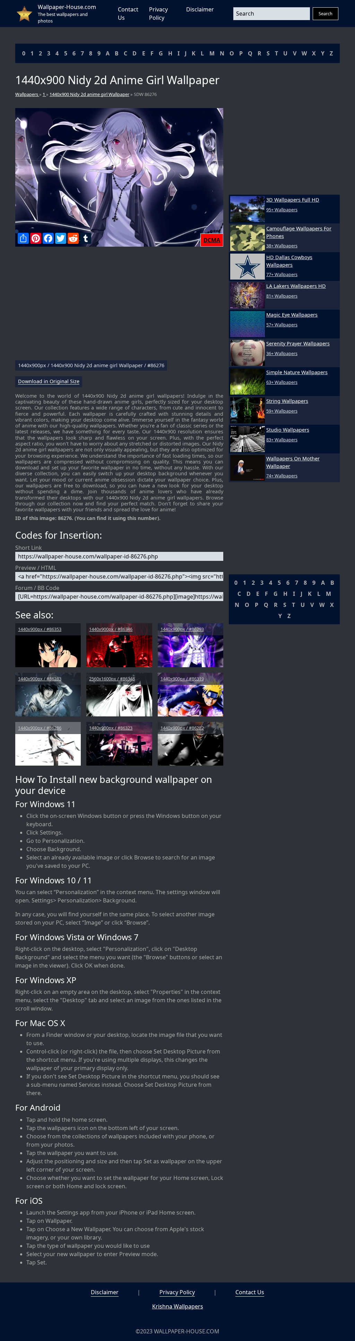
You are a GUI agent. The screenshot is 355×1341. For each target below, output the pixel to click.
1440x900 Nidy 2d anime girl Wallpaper (89, 94)
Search (325, 13)
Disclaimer (200, 9)
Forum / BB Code (37, 588)
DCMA (212, 240)
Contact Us (249, 1292)
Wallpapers (27, 94)
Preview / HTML (35, 568)
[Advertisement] (119, 306)
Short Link (28, 548)
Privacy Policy (177, 1292)
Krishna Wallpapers (177, 1306)
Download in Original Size (48, 381)
